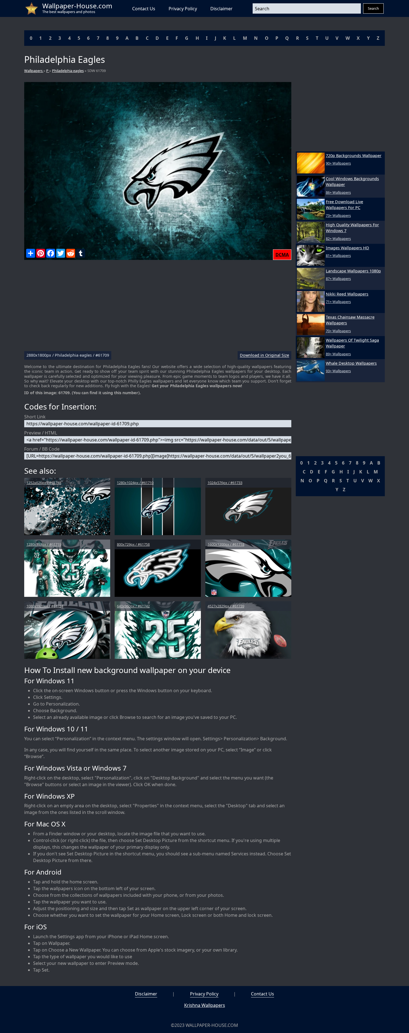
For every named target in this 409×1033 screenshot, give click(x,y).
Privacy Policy (183, 9)
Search (373, 8)
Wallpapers (33, 70)
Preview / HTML (40, 433)
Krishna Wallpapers (204, 1005)
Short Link (35, 417)
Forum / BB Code (42, 449)
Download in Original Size (264, 355)
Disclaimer (221, 9)
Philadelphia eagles (68, 70)
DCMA (282, 255)
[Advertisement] (157, 308)
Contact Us (143, 9)
